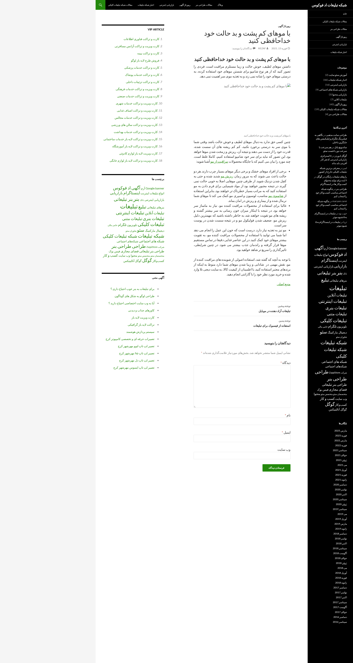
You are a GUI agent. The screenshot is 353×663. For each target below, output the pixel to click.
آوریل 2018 (341, 572)
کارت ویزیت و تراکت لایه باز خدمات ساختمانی (130, 139)
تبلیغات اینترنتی (130, 212)
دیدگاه (285, 362)
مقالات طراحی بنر (204, 4)
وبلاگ (220, 4)
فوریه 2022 (341, 445)
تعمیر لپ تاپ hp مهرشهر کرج (136, 353)
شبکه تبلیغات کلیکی (120, 236)
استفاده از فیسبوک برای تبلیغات (271, 323)
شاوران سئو (131, 230)
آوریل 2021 (341, 469)
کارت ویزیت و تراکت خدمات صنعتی (138, 96)
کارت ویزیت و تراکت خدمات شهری (137, 103)
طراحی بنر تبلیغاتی (151, 251)
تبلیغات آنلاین (154, 213)
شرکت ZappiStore (155, 247)
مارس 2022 (340, 440)
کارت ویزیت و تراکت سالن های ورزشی (134, 124)
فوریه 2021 (341, 474)
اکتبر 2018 (341, 543)
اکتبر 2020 (341, 494)
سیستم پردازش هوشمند (140, 331)
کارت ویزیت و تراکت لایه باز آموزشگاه (135, 146)
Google (150, 188)
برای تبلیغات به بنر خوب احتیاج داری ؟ (132, 289)
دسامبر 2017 (340, 587)
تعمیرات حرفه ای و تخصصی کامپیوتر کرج (130, 339)
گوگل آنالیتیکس (132, 261)
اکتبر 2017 (341, 597)
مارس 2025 (340, 430)
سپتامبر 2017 (340, 602)
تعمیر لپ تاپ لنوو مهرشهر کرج (136, 346)
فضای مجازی (130, 251)
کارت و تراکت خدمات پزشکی (141, 67)
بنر (136, 199)
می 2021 (342, 464)
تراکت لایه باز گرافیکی (141, 324)
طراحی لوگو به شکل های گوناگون (134, 296)
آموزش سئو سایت (338, 74)
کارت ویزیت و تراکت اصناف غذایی (137, 110)
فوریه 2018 (341, 577)
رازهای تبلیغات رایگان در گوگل (332, 176)
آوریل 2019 (341, 518)
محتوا (134, 255)
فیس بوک (114, 251)
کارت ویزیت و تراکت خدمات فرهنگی (137, 89)
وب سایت (124, 255)
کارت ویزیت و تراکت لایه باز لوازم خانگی (133, 160)
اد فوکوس (122, 187)
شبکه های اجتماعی (151, 241)
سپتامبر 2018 (340, 548)
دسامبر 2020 (340, 484)
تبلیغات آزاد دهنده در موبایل (274, 308)
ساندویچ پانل (340, 147)
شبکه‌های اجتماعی (127, 241)
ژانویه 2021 (341, 479)
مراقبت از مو (219, 161)
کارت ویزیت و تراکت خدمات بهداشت (136, 132)
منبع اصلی (283, 284)
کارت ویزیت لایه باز (143, 317)
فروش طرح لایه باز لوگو (145, 60)
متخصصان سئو (157, 255)
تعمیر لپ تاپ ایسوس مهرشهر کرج (133, 367)
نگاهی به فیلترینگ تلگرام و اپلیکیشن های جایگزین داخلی (331, 138)
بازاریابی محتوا (339, 94)
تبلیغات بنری (153, 218)
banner (159, 188)
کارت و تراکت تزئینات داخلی (142, 82)
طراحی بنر (121, 246)
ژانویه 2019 (341, 528)
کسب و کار (110, 255)
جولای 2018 (341, 558)
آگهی (135, 187)
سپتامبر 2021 (340, 450)
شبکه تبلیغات (151, 236)
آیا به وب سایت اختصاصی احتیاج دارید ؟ (131, 303)
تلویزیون (132, 225)
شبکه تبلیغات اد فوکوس (329, 5)
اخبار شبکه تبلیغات (146, 4)
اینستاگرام (131, 192)
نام (287, 415)
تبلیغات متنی (132, 218)
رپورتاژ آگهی (184, 4)
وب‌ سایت (283, 449)
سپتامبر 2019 (340, 509)
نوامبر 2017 (341, 592)
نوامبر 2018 (341, 538)
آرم (143, 188)
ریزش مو (227, 176)
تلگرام (122, 225)
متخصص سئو (144, 255)
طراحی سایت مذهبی (336, 134)
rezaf (262, 48)
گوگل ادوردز (341, 155)
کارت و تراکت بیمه (148, 53)
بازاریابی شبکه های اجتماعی (333, 89)
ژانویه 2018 (341, 582)
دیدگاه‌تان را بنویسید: (242, 48)
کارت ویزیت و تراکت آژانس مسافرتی (137, 46)
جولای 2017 (341, 612)
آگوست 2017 (340, 607)
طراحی (139, 246)
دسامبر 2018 (340, 533)
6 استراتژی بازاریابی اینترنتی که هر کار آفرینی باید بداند (333, 159)
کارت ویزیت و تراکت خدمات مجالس (136, 117)
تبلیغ (142, 206)
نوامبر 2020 (341, 489)
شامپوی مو (275, 196)
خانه (345, 13)
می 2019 (342, 513)
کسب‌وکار (158, 261)
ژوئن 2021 (341, 460)
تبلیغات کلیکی (151, 224)
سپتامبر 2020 (340, 499)
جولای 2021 (341, 455)
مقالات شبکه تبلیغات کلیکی (120, 4)
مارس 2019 (340, 523)
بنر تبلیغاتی (123, 199)
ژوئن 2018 (341, 563)
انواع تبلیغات (157, 193)
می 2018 (342, 567)
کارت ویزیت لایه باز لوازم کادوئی (138, 153)
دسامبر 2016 (340, 616)
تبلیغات (129, 206)
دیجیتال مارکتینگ (154, 230)
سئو (140, 230)
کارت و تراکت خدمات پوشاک (142, 74)
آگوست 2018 (340, 553)
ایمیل (286, 432)
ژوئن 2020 (341, 504)
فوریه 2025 (341, 435)
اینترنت (145, 193)
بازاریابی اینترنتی (166, 4)
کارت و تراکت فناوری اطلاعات (141, 39)
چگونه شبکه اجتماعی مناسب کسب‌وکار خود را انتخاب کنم (331, 192)
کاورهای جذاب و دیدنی (141, 310)
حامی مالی (112, 225)
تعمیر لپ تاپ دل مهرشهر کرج (136, 360)
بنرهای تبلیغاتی (155, 207)
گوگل (147, 260)
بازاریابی (116, 193)
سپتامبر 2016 (340, 621)
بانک (142, 200)
